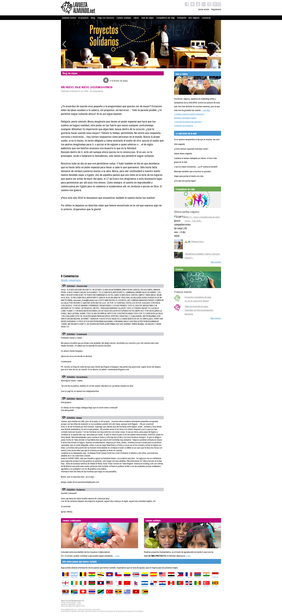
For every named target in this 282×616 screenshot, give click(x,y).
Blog (93, 17)
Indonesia (215, 577)
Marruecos (127, 586)
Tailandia (91, 594)
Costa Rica (135, 577)
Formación (181, 17)
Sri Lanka (215, 586)
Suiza (83, 594)
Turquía (109, 594)
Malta (118, 586)
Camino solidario (123, 17)
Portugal (179, 586)
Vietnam (135, 594)
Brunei (101, 577)
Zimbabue (145, 594)
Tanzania (100, 594)
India (206, 577)
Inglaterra (65, 586)
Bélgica (83, 577)
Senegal (197, 586)
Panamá (153, 586)
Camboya (109, 577)
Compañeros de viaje (165, 17)
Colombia (127, 577)
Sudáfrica (74, 594)
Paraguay (162, 586)
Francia (189, 577)
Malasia (109, 586)
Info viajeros (194, 17)
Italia (83, 586)
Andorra (65, 577)
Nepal (136, 586)
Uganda (118, 594)
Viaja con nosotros (106, 17)
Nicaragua (145, 586)
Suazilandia (65, 594)
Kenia (92, 586)
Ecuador (144, 577)
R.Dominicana (188, 586)
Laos (100, 586)
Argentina (74, 577)
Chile (118, 577)
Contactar (206, 17)
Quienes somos (69, 17)
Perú (171, 586)
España (153, 577)
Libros (136, 17)
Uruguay (127, 594)
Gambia (197, 577)
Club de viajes (147, 17)
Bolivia (92, 577)
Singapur (206, 586)
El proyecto (83, 17)
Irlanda (74, 586)
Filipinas (179, 577)
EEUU (162, 577)
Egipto (171, 577)
